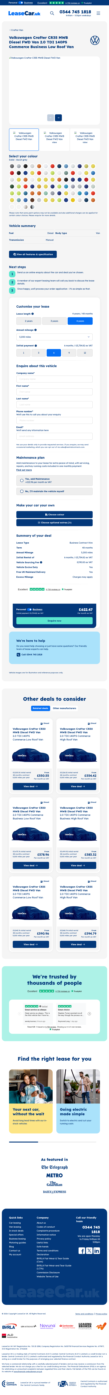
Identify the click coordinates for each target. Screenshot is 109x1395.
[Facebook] (82, 1250)
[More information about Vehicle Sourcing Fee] (41, 562)
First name (22, 386)
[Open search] (52, 13)
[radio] (13, 2)
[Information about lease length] (32, 313)
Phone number (24, 411)
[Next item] (58, 117)
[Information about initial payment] (35, 345)
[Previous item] (50, 117)
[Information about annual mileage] (35, 330)
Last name (22, 398)
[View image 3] (85, 140)
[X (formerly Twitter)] (89, 1250)
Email (19, 427)
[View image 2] (54, 140)
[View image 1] (24, 140)
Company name (25, 373)
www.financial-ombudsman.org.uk (28, 1371)
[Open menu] (98, 13)
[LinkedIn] (96, 1250)
